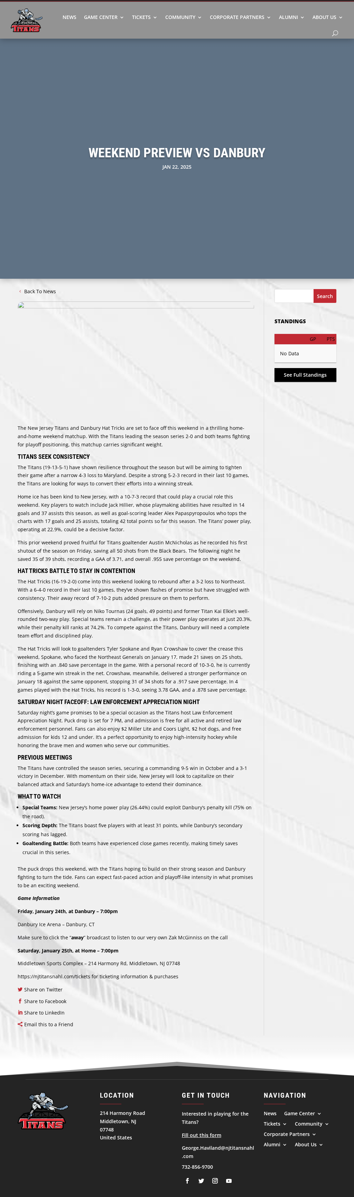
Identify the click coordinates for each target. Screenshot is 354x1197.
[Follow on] (187, 1180)
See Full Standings (305, 375)
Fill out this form (201, 1135)
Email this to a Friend (48, 1024)
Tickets (141, 17)
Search (325, 296)
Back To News (40, 291)
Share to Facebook (45, 1001)
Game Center (101, 17)
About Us (324, 17)
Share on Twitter (43, 989)
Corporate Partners (237, 17)
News (69, 17)
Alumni (288, 17)
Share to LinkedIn (44, 1012)
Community (180, 17)
